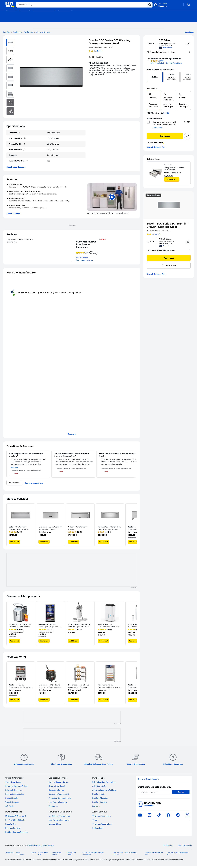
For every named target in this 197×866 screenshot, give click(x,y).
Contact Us (53, 806)
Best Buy (6, 32)
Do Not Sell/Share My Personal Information (93, 853)
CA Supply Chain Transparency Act (177, 853)
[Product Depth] (24, 149)
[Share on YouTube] (140, 815)
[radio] (153, 100)
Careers (95, 820)
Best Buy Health (98, 794)
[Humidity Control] (26, 161)
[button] (188, 43)
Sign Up (181, 792)
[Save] (187, 136)
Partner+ (95, 806)
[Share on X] (187, 815)
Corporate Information (101, 816)
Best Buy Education (100, 798)
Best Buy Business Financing (16, 832)
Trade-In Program (12, 802)
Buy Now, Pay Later (13, 828)
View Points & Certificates (59, 820)
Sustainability (97, 828)
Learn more (149, 806)
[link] (15, 532)
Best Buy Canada (185, 845)
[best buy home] (9, 5)
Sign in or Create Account (148, 779)
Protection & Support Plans (60, 798)
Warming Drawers (43, 32)
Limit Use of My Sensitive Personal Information (124, 853)
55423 (166, 113)
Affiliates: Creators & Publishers (104, 790)
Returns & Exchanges (13, 790)
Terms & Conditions (174, 63)
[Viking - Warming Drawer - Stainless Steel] (155, 173)
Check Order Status (13, 782)
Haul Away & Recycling (58, 802)
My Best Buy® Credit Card (15, 816)
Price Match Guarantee (14, 794)
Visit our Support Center (58, 782)
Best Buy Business (99, 802)
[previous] (150, 78)
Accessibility (9, 853)
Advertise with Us (99, 786)
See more (72, 434)
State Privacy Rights (56, 853)
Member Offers (55, 824)
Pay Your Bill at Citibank (14, 820)
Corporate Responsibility (102, 824)
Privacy (33, 853)
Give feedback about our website (40, 845)
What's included (157, 63)
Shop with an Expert (57, 786)
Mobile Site (167, 845)
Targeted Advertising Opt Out (154, 853)
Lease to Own (10, 824)
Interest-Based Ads (43, 853)
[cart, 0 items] (188, 4)
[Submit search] (150, 5)
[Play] (112, 197)
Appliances (17, 32)
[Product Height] (24, 138)
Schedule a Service (56, 790)
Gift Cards (9, 806)
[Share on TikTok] (159, 815)
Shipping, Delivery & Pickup (16, 786)
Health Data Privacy (72, 853)
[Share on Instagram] (149, 815)
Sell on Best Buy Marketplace (103, 782)
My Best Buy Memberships (59, 816)
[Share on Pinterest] (178, 815)
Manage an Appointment (59, 794)
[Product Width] (24, 144)
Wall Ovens (28, 32)
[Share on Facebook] (168, 815)
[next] (187, 78)
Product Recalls (11, 798)
